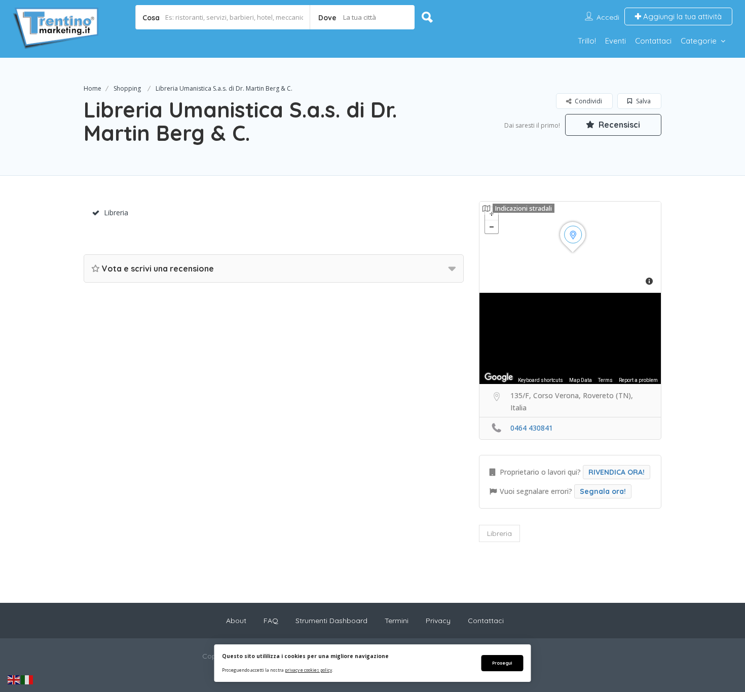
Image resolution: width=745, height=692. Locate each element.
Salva (643, 101)
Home (92, 88)
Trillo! (587, 41)
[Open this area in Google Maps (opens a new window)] (498, 377)
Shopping (127, 88)
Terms (605, 380)
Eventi (615, 41)
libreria (499, 533)
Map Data (580, 380)
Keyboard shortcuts (540, 380)
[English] (14, 679)
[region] (570, 338)
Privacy (438, 620)
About (236, 620)
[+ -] (570, 247)
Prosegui (502, 663)
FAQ (271, 620)
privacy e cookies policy (308, 670)
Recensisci (618, 125)
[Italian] (27, 679)
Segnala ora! (603, 491)
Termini (396, 620)
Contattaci (653, 41)
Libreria (116, 212)
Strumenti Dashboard (331, 620)
